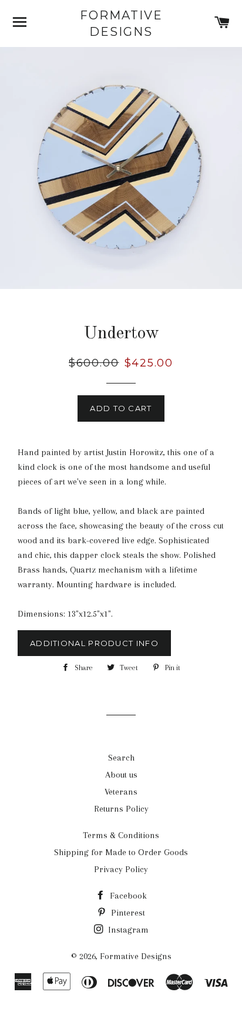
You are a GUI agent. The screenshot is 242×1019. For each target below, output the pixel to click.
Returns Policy (121, 808)
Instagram (127, 929)
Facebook (127, 895)
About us (121, 774)
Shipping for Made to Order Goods (121, 852)
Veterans (121, 791)
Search (121, 757)
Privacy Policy (121, 869)
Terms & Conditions (121, 835)
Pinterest (127, 912)
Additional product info (94, 643)
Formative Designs (121, 23)
